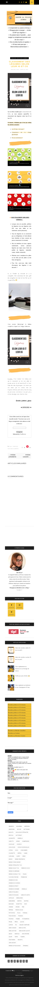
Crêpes (19, 853)
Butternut (19, 835)
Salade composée (24, 924)
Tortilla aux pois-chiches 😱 (22, 676)
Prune (10, 922)
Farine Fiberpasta (20, 859)
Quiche (22, 922)
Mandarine (12, 901)
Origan (18, 907)
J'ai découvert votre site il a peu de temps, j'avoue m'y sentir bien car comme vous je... (19, 763)
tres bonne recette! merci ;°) (15, 767)
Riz (16, 924)
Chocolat (11, 844)
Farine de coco (25, 868)
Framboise (24, 877)
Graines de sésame (14, 889)
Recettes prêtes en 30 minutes (17, 712)
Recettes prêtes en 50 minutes (17, 723)
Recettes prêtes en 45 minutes (17, 720)
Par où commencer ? (17, 137)
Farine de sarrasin (14, 871)
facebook (11, 607)
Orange (11, 907)
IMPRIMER (25, 407)
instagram (19, 607)
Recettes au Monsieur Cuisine (16, 736)
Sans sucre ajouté (24, 930)
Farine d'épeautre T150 (15, 865)
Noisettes (19, 904)
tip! (13, 632)
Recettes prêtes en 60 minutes (17, 725)
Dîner (23, 856)
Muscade (11, 904)
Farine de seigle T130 (14, 874)
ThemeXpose (18, 970)
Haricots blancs (13, 892)
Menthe (19, 901)
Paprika (11, 910)
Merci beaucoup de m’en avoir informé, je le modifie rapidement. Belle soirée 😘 (19, 774)
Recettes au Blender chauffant (16, 730)
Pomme (18, 919)
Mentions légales (19, 975)
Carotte (11, 841)
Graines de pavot (13, 886)
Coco (16, 850)
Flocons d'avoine (14, 877)
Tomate (22, 936)
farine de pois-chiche (15, 945)
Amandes (11, 826)
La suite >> (19, 590)
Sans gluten (22, 927)
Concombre (24, 850)
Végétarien (12, 939)
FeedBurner (23, 434)
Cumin (25, 853)
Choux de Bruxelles (23, 847)
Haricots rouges (14, 895)
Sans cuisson (12, 927)
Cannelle (20, 838)
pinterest (11, 614)
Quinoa (11, 924)
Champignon (25, 841)
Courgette (12, 853)
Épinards (25, 945)
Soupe (10, 936)
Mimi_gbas (16, 69)
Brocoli (11, 835)
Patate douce (19, 910)
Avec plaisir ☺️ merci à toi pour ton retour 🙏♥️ (18, 770)
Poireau (25, 913)
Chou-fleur (12, 847)
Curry (18, 856)
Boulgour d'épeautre (22, 832)
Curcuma (11, 856)
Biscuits (11, 832)
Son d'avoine (25, 933)
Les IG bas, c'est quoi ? (18, 129)
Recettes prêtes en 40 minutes (17, 718)
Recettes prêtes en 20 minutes (17, 707)
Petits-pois (12, 913)
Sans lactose (12, 930)
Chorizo (19, 844)
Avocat (19, 829)
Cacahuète (12, 838)
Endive (10, 859)
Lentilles (11, 898)
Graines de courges (14, 883)
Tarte (16, 936)
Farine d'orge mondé (14, 862)
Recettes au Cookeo (14, 733)
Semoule (17, 933)
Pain (23, 907)
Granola (24, 889)
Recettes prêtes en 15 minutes (17, 704)
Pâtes (16, 922)
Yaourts (20, 939)
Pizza (18, 913)
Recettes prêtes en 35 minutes (17, 715)
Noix (25, 904)
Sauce (10, 933)
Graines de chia (13, 880)
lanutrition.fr (23, 383)
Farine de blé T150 (14, 868)
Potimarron (25, 919)
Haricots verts (25, 895)
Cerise (18, 841)
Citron (11, 850)
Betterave (27, 829)
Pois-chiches (12, 916)
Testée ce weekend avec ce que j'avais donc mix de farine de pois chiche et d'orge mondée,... (18, 758)
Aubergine (12, 829)
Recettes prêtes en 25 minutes (17, 710)
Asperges (27, 826)
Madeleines (19, 898)
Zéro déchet (12, 942)
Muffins (26, 901)
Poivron (11, 919)
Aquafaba (19, 826)
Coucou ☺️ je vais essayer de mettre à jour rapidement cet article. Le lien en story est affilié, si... (18, 778)
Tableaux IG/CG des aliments (19, 58)
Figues (24, 874)
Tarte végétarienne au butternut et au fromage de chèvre (22, 669)
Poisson (20, 916)
